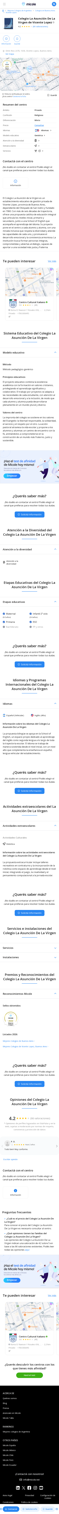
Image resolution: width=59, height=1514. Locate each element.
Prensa (6, 1408)
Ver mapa (9, 54)
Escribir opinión (10, 1159)
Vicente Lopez (11, 12)
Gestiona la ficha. (19, 96)
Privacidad (29, 1495)
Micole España (9, 1445)
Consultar (39, 125)
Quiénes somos (10, 1398)
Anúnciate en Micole (12, 1413)
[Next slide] (57, 1146)
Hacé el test (29, 1375)
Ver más (52, 261)
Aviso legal (7, 1495)
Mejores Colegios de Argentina (20, 10)
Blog (5, 1403)
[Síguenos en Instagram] (35, 1488)
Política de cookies (29, 1502)
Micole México (9, 1450)
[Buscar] (54, 4)
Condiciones (8, 1502)
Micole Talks (8, 1418)
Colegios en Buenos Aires (45, 10)
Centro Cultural (32, 302)
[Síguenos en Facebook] (29, 1488)
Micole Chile (8, 1455)
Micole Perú (8, 1460)
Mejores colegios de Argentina (16, 1431)
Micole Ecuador (9, 1465)
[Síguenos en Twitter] (23, 1488)
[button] (29, 352)
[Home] (3, 10)
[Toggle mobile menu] (4, 4)
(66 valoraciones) (40, 26)
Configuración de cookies (47, 1496)
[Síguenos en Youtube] (41, 1488)
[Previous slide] (2, 1146)
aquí (27, 1249)
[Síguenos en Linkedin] (18, 1488)
